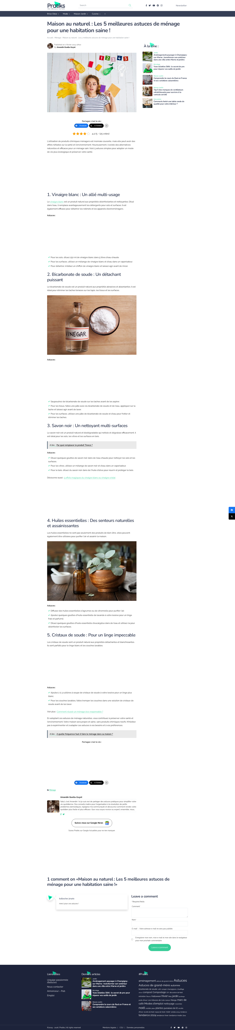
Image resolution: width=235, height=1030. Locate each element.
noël (142, 1008)
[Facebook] (232, 510)
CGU (121, 1028)
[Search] (130, 5)
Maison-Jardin (80, 13)
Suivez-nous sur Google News (89, 823)
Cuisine (95, 13)
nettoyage (169, 1003)
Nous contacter (55, 986)
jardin (175, 996)
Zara (184, 1015)
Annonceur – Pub (56, 991)
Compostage (159, 992)
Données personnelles (135, 1028)
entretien (142, 996)
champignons (171, 989)
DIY (168, 992)
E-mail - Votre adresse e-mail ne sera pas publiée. (152, 929)
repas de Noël (160, 1012)
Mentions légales (109, 1028)
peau (153, 1008)
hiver (165, 996)
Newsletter (181, 5)
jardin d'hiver (143, 1000)
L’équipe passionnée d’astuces (57, 981)
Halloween (156, 996)
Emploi (50, 995)
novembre (178, 1004)
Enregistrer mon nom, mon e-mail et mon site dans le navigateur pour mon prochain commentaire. (161, 939)
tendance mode (175, 1015)
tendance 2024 (147, 1015)
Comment (136, 906)
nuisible (148, 1008)
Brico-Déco (52, 13)
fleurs (148, 996)
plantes (159, 1008)
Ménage (58, 38)
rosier (168, 1012)
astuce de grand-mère (164, 981)
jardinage (182, 996)
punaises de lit (171, 1008)
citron (140, 992)
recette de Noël (149, 1012)
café (159, 989)
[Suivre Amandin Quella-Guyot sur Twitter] (64, 814)
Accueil (50, 38)
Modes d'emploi (153, 1003)
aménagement (147, 980)
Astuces (180, 980)
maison (167, 1000)
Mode (65, 13)
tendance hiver (163, 1015)
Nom (134, 920)
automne (175, 985)
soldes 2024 (175, 1012)
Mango (174, 1000)
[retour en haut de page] (228, 1016)
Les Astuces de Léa (156, 1000)
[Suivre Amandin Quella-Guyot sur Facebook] (61, 814)
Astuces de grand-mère (154, 985)
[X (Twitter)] (232, 516)
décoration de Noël (176, 992)
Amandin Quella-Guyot (66, 47)
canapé (164, 989)
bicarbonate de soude (148, 989)
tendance (183, 1012)
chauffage (180, 989)
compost (147, 992)
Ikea (170, 996)
